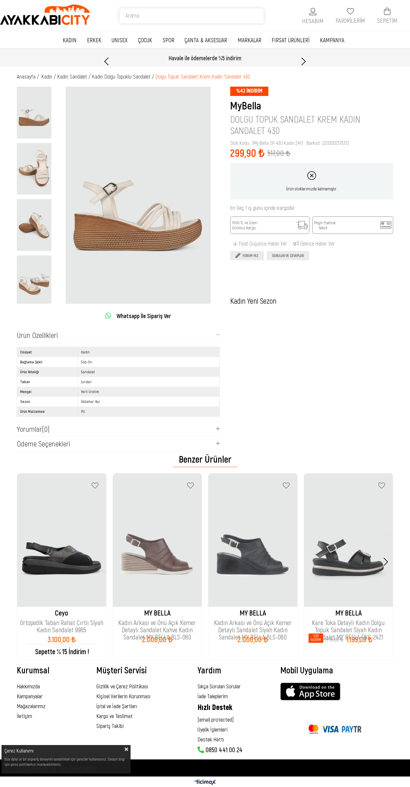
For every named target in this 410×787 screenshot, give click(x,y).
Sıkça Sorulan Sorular (219, 686)
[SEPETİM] (387, 11)
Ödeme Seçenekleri (43, 443)
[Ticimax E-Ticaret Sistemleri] (205, 783)
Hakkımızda (28, 686)
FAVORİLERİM (350, 20)
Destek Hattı (210, 739)
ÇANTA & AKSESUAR (206, 39)
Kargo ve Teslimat (114, 715)
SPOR (168, 39)
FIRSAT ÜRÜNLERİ (290, 39)
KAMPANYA (332, 39)
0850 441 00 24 (223, 749)
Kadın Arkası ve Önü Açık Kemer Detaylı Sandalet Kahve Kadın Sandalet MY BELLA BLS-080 (157, 623)
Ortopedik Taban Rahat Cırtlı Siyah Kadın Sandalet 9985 (61, 623)
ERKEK (94, 39)
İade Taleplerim (212, 696)
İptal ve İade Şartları (116, 705)
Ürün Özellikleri (37, 334)
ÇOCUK (145, 39)
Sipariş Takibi (110, 725)
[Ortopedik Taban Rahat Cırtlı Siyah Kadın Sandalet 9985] (61, 540)
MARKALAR (249, 39)
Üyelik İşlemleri (212, 729)
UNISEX (120, 39)
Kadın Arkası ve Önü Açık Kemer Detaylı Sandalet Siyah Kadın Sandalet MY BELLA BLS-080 (253, 623)
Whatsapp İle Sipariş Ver (143, 315)
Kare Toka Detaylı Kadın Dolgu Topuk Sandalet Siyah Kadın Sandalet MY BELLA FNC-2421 (348, 623)
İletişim (24, 715)
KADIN (70, 39)
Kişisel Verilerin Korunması (123, 696)
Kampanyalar (30, 696)
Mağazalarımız (31, 705)
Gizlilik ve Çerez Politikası (122, 686)
